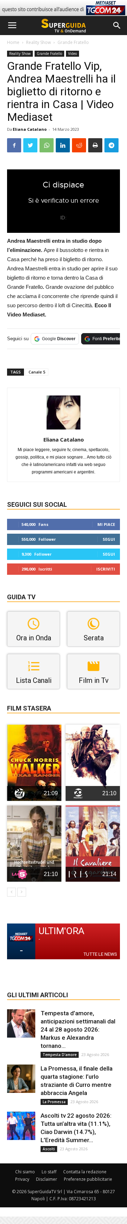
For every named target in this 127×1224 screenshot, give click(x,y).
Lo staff (49, 1172)
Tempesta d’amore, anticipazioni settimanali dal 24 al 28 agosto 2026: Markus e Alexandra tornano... (78, 1029)
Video (72, 53)
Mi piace (106, 524)
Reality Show (38, 42)
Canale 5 (37, 372)
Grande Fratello (73, 42)
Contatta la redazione (85, 1172)
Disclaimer (46, 1179)
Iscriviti (105, 569)
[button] (117, 25)
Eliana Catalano (30, 129)
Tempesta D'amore (60, 1054)
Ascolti (49, 1148)
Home (13, 42)
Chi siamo (25, 1172)
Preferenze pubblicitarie (88, 1179)
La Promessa (54, 1101)
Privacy (22, 1179)
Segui (109, 539)
